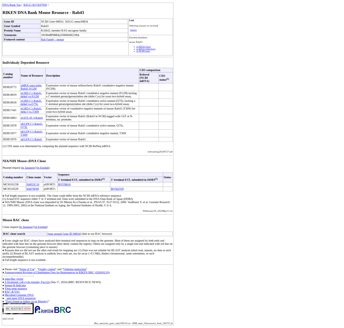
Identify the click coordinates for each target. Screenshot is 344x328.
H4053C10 (33, 184)
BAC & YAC (12, 291)
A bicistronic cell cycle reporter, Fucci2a (27, 282)
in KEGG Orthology (146, 49)
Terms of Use (26, 269)
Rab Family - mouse (52, 39)
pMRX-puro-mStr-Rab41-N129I (31, 87)
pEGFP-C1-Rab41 (31, 139)
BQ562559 (117, 188)
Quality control (46, 269)
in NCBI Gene (143, 51)
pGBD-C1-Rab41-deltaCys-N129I (31, 95)
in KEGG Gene (143, 46)
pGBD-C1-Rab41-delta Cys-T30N (31, 110)
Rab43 (133, 30)
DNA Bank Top (12, 4)
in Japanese (28, 167)
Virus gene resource (16, 288)
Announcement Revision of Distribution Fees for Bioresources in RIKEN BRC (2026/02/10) (57, 272)
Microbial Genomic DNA (19, 295)
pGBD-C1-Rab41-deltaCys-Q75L (31, 102)
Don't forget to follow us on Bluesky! (27, 301)
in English (43, 167)
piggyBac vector (14, 278)
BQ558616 (64, 184)
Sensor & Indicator (15, 285)
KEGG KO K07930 (35, 4)
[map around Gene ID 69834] (64, 233)
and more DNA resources (21, 298)
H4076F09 (33, 188)
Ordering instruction (74, 269)
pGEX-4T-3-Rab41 (32, 117)
